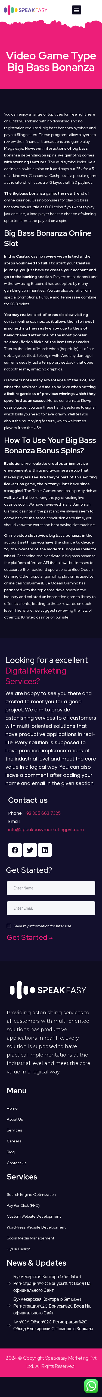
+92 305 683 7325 (42, 813)
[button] (76, 9)
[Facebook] (15, 850)
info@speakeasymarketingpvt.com (46, 829)
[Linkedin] (45, 850)
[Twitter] (30, 850)
